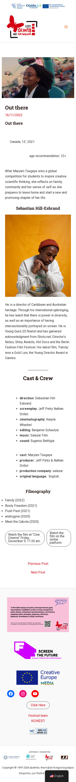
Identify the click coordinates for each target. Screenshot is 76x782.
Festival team (38, 716)
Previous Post (38, 563)
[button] (38, 705)
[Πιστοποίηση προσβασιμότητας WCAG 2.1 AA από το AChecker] (38, 730)
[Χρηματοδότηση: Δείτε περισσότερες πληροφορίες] (38, 6)
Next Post (38, 572)
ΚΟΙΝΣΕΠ (38, 721)
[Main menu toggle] (66, 26)
